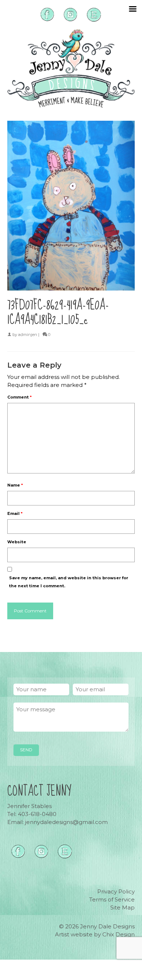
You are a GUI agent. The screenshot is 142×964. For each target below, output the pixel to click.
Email (15, 513)
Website (16, 541)
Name (15, 485)
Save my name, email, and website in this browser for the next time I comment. (68, 581)
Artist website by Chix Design (95, 934)
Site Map (122, 907)
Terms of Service (112, 899)
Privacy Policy (116, 891)
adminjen (27, 334)
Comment (19, 397)
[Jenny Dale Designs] (71, 68)
